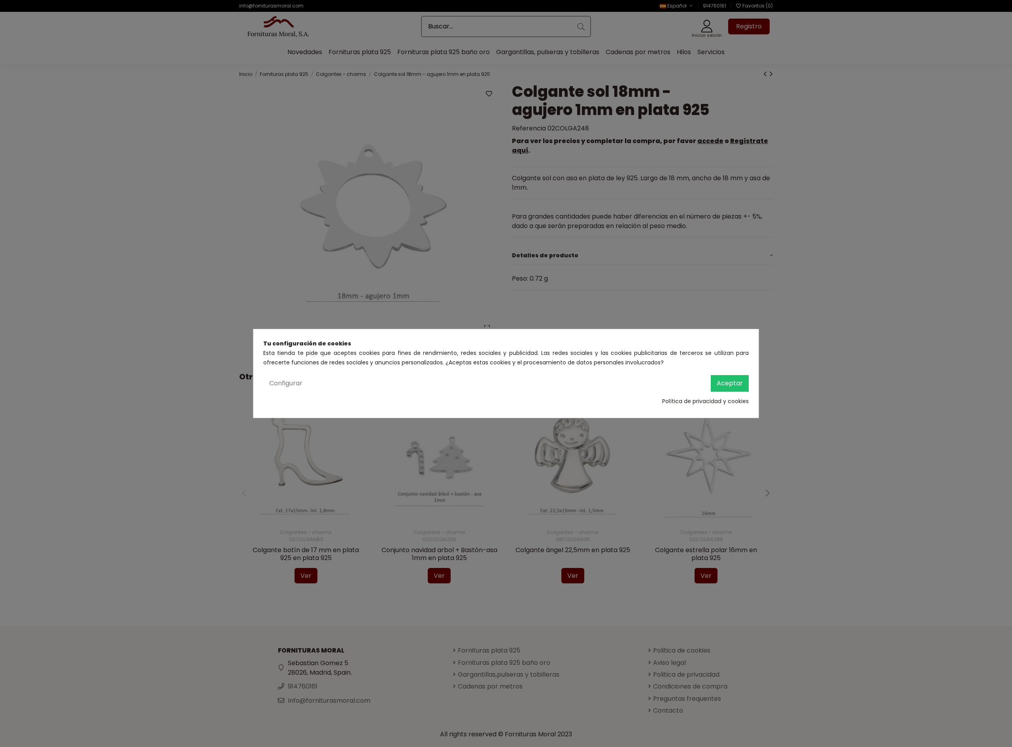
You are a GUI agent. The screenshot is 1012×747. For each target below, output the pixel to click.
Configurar (285, 383)
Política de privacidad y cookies (705, 401)
